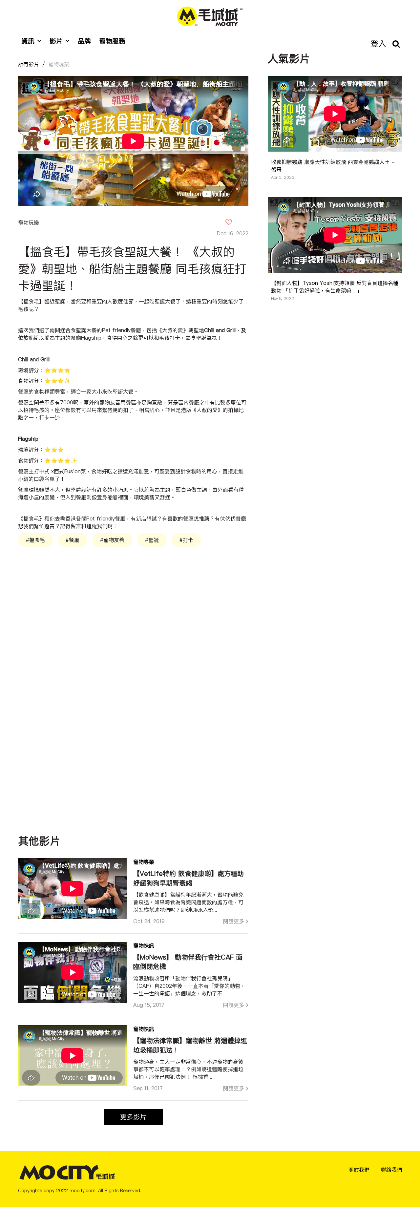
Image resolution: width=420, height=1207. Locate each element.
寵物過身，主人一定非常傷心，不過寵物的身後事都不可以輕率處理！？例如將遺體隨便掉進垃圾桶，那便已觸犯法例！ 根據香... (188, 1069)
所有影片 (28, 64)
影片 (56, 41)
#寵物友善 (112, 540)
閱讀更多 (233, 921)
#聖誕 (152, 540)
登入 (378, 43)
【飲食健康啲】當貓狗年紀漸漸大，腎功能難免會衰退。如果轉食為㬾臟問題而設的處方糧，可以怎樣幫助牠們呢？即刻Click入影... (188, 902)
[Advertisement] (133, 622)
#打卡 (186, 540)
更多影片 (133, 1116)
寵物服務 (112, 41)
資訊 (27, 41)
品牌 (84, 41)
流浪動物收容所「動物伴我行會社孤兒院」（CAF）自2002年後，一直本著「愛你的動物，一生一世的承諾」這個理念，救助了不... (189, 985)
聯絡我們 (391, 1170)
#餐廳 (72, 540)
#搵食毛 (35, 540)
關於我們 (358, 1170)
